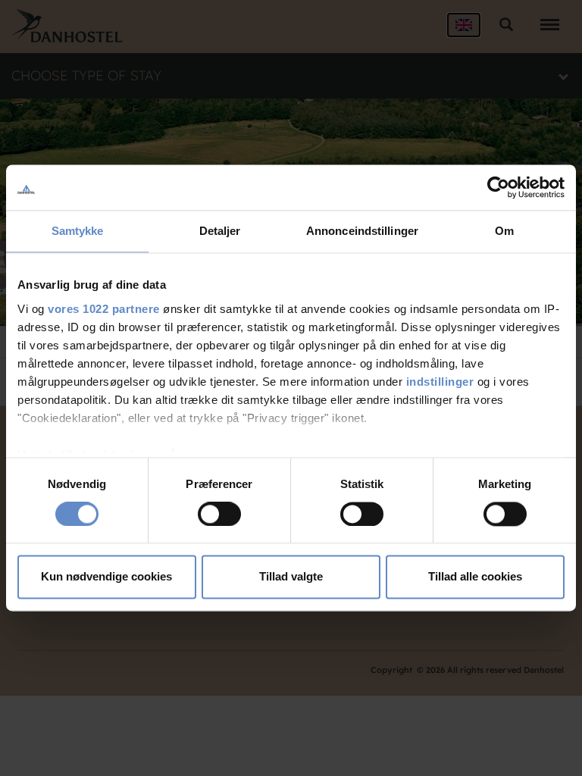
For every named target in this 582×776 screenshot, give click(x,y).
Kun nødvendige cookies (106, 577)
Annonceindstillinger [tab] (362, 230)
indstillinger (440, 381)
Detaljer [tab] (220, 230)
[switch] (219, 514)
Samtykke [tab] (78, 230)
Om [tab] (504, 230)
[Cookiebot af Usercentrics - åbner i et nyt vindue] (498, 187)
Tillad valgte (291, 577)
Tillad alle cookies (475, 577)
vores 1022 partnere (104, 308)
